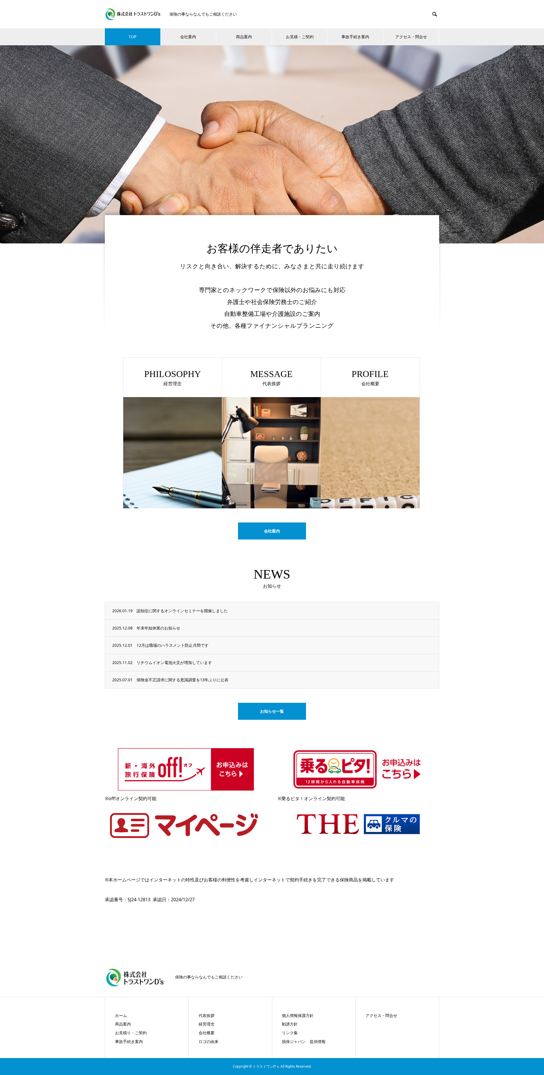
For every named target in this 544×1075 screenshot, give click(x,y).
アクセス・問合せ (411, 36)
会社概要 (206, 1032)
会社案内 (188, 36)
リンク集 (290, 1032)
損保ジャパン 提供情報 (304, 1041)
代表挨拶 (206, 1015)
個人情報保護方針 (298, 1015)
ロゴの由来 (208, 1041)
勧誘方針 (290, 1024)
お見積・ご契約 (300, 36)
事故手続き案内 (355, 36)
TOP (132, 36)
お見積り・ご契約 (131, 1032)
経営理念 (206, 1024)
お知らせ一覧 (272, 711)
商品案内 (244, 36)
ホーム (121, 1015)
